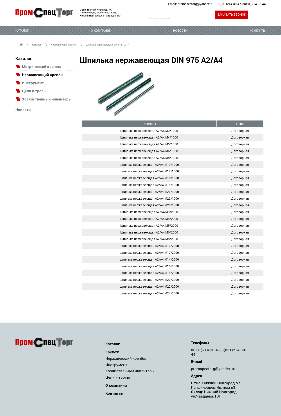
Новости (180, 30)
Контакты (257, 30)
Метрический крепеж (41, 67)
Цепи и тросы (34, 91)
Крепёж (112, 351)
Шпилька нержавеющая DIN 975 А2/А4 (108, 44)
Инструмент (33, 83)
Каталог (22, 30)
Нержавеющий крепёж (63, 44)
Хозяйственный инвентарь (46, 99)
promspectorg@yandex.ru (195, 4)
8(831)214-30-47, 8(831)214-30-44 (242, 4)
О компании (101, 30)
